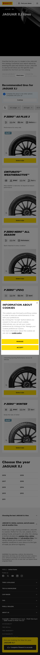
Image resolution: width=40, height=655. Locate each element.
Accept (20, 347)
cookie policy (17, 333)
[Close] (37, 302)
